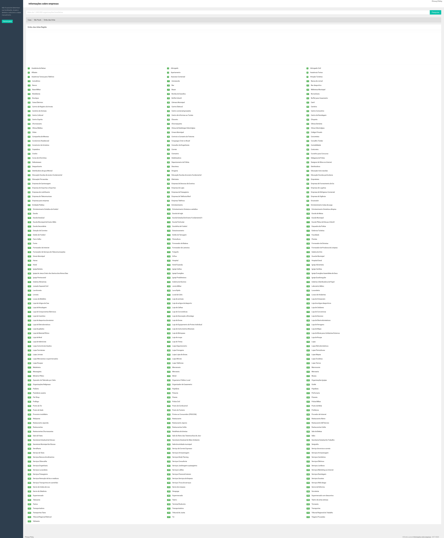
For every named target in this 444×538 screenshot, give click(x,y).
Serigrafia (315, 444)
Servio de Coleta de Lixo (41, 487)
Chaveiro (175, 119)
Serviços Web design (319, 483)
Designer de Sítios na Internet (321, 162)
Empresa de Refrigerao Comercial (323, 192)
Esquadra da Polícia (319, 226)
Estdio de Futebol (39, 235)
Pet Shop (36, 397)
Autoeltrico (36, 81)
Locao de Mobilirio (39, 299)
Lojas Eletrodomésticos (320, 346)
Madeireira (37, 367)
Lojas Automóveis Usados (42, 346)
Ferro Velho (37, 239)
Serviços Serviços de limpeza (182, 478)
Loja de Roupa (317, 337)
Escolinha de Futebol (179, 226)
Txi (173, 517)
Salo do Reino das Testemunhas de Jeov (186, 436)
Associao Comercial (178, 77)
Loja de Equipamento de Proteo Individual (187, 324)
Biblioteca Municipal (318, 89)
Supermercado (38, 495)
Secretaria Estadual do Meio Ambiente (185, 440)
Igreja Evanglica (178, 273)
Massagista (37, 371)
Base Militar (36, 89)
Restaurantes (38, 427)
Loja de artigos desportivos (321, 303)
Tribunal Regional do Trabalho (322, 513)
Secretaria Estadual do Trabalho (323, 440)
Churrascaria (37, 124)
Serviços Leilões (178, 470)
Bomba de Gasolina (179, 94)
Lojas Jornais (38, 354)
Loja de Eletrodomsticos (41, 324)
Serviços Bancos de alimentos (43, 457)
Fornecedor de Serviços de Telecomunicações (49, 252)
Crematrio (175, 154)
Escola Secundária (39, 226)
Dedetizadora (176, 158)
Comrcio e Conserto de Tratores (183, 136)
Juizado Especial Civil (40, 286)
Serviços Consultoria (179, 461)
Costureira (314, 149)
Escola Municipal (318, 218)
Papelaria (175, 389)
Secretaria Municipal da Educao (44, 444)
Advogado (174, 68)
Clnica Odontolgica (317, 128)
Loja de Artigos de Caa (41, 303)
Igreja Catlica (177, 269)
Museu (314, 376)
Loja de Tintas (177, 342)
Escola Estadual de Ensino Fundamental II (187, 218)
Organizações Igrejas (319, 380)
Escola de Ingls (177, 213)
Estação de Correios (40, 230)
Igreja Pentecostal (39, 277)
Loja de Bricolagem (40, 307)
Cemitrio (314, 107)
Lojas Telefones (177, 363)
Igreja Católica (317, 269)
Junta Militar (176, 286)
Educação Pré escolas (40, 179)
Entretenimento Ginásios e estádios (185, 209)
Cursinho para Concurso (319, 154)
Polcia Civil (176, 401)
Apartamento (175, 72)
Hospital (175, 260)
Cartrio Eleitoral (177, 107)
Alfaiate (34, 72)
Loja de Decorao (317, 316)
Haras (35, 260)
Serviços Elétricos (318, 461)
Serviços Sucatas (318, 478)
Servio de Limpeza (178, 487)
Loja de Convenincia (319, 312)
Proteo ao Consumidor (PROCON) (184, 414)
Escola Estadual (38, 218)
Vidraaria (36, 521)
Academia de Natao (39, 68)
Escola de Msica (317, 213)
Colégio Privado (316, 132)
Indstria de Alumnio (179, 282)
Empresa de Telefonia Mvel (181, 196)
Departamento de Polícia (180, 162)
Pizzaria (314, 397)
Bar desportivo (316, 85)
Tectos (35, 504)
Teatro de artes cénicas (320, 500)
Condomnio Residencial (40, 141)
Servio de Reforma (318, 487)
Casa (29, 20)
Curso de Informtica (39, 158)
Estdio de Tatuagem (179, 235)
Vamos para (7, 21)
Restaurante (176, 418)
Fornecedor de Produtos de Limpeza (325, 248)
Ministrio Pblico (38, 376)
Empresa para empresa (40, 201)
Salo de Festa (38, 436)
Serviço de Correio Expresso (182, 448)
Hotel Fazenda (177, 265)
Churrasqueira (177, 124)
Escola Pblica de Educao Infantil (323, 222)
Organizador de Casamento (182, 384)
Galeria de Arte (317, 252)
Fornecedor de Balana (180, 243)
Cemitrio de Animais (39, 111)
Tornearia (315, 504)
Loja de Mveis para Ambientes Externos (326, 333)
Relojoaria (36, 418)
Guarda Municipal (318, 256)
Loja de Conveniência (179, 312)
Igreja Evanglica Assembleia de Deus (325, 273)
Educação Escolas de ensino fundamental (47, 175)
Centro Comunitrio (317, 111)
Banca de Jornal (317, 81)
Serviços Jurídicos (318, 466)
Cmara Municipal (178, 132)
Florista (314, 239)
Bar (173, 85)
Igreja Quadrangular (319, 277)
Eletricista (175, 179)
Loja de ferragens (318, 324)
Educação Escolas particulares (322, 175)
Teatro (174, 500)
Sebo (313, 436)
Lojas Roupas (38, 363)
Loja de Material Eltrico (41, 333)
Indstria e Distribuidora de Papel (323, 282)
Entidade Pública (38, 205)
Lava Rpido (176, 290)
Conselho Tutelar (317, 141)
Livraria (35, 295)
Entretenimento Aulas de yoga (321, 205)
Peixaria (175, 393)
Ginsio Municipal (39, 256)
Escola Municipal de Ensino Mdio (44, 222)
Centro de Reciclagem (318, 115)
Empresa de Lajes (178, 188)
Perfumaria (316, 393)
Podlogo (36, 401)
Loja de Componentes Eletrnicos (44, 312)
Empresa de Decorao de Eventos (183, 183)
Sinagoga (175, 491)
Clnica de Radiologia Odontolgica (183, 128)
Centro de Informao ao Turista (182, 115)
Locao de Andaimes (319, 295)
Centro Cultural (37, 115)
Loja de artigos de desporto (182, 303)
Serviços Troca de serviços (181, 483)
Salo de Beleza (317, 431)
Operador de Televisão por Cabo (44, 380)
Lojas (314, 342)
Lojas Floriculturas (318, 350)
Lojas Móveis (177, 359)
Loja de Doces (177, 320)
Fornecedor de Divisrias (320, 243)
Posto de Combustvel (180, 406)
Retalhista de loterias (179, 431)
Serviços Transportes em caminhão (45, 483)
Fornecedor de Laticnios (181, 248)
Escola (35, 213)
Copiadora (36, 149)
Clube (34, 132)
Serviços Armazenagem (180, 453)
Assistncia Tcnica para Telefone (43, 77)
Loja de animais (177, 299)
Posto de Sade (38, 410)
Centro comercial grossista (181, 111)
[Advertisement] (95, 48)
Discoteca (175, 166)
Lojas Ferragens (178, 350)
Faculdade (315, 235)
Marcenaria (176, 367)
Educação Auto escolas (319, 171)
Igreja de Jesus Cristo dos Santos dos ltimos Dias (50, 273)
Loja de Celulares (318, 307)
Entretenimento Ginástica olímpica (324, 209)
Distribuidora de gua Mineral (42, 171)
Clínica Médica (37, 128)
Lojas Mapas (316, 354)
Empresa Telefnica (178, 201)
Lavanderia (316, 290)
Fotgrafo (175, 252)
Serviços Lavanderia (40, 470)
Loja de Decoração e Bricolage (183, 316)
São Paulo (37, 20)
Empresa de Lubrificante (41, 192)
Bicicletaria (36, 94)
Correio (174, 149)
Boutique (35, 98)
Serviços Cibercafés (40, 461)
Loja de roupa (177, 337)
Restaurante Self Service (320, 423)
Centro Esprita (37, 119)
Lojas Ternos (316, 363)
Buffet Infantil (177, 98)
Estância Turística (318, 230)
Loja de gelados (38, 329)
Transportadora (38, 508)
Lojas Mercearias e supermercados (45, 359)
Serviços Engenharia (40, 466)
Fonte (35, 243)
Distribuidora (315, 166)
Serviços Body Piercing (180, 457)
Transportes (316, 508)
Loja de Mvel (37, 337)
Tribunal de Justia (178, 513)
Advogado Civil (315, 68)
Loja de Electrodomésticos (321, 320)
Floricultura (176, 239)
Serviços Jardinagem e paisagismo (184, 466)
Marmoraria (316, 367)
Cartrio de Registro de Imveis (42, 107)
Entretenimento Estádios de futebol (45, 209)
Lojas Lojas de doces (179, 354)
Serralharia (37, 448)
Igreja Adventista (318, 265)
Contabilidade (316, 145)
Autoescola (176, 81)
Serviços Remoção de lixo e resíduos (46, 478)
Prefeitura (315, 410)
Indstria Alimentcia (39, 282)
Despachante (37, 166)
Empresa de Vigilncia (318, 196)
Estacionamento (178, 230)
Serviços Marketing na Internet (322, 470)
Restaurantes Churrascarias (43, 431)
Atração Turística (316, 77)
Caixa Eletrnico (37, 102)
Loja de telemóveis (39, 342)
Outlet (314, 384)
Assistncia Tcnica (316, 72)
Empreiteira (315, 179)
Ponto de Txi (37, 406)
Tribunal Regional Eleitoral (42, 517)
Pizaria (174, 397)
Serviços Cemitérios (319, 457)
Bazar (174, 89)
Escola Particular (178, 222)
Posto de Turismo (178, 410)
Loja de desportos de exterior (43, 320)
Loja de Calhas (177, 307)
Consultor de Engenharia (180, 145)
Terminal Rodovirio (179, 504)
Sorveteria (315, 491)
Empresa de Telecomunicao (42, 196)
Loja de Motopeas (178, 333)
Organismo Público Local (181, 380)
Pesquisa (435, 12)
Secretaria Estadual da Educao (44, 440)
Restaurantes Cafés (179, 427)
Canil (312, 102)
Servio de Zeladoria (39, 491)
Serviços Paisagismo (40, 474)
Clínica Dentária (316, 124)
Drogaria (175, 171)
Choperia (314, 119)
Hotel (35, 265)
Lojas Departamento (179, 346)
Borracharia (315, 94)
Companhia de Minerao (40, 136)
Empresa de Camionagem (41, 183)
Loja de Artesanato (318, 299)
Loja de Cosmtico (39, 316)
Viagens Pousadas (318, 517)
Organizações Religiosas (42, 384)
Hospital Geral (317, 260)
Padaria (36, 389)
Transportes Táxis (39, 513)
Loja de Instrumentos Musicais (183, 329)
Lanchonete (37, 290)
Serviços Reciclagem (319, 474)
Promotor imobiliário (40, 414)
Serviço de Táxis (38, 453)
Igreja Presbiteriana (179, 277)
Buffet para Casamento (319, 98)
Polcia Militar (316, 401)
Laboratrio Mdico (318, 286)
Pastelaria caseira (39, 393)
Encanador (315, 201)
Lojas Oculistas (317, 359)
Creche (34, 154)
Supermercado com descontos (322, 495)
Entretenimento (177, 205)
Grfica (174, 256)
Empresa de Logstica (318, 188)
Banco (34, 85)
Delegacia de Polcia (318, 158)
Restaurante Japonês (40, 423)
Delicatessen (36, 162)
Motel (174, 376)
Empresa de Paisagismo (180, 192)
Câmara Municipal (178, 102)
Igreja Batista (38, 269)
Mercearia (175, 371)
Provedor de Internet (319, 414)
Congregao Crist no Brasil (181, 141)
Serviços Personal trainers (181, 474)
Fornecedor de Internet (41, 248)
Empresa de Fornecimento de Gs (322, 183)
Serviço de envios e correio (321, 448)
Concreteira (315, 136)
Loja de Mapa (316, 329)
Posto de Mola (317, 406)
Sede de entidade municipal (182, 444)
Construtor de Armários (40, 145)
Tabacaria (36, 500)
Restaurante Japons (179, 423)
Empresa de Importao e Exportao (44, 188)
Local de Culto (177, 295)
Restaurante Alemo (318, 418)
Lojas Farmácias (39, 350)
